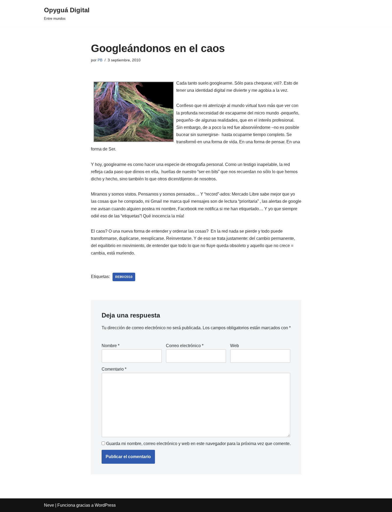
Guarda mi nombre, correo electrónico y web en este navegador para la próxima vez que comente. (198, 443)
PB (100, 60)
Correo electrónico (184, 345)
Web (234, 345)
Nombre (110, 345)
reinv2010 (124, 277)
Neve (49, 505)
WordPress (105, 505)
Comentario (114, 369)
